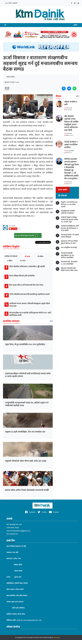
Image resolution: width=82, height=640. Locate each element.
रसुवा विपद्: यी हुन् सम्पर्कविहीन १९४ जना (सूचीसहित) (25, 344)
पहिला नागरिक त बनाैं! (70, 103)
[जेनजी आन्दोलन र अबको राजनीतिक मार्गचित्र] (60, 144)
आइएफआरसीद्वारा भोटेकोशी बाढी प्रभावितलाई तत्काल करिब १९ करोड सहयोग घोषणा (27, 375)
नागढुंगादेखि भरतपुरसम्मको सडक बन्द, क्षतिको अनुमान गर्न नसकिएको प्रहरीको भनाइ (26, 404)
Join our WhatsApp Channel (25, 235)
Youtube (56, 512)
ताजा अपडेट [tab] (62, 189)
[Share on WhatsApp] (74, 88)
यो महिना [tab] (41, 256)
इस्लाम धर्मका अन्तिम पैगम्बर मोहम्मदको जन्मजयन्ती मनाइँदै (27, 490)
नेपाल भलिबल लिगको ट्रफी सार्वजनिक (22, 275)
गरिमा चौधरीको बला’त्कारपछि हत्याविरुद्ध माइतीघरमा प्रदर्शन (30, 294)
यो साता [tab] (27, 256)
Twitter (44, 512)
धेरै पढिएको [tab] (62, 195)
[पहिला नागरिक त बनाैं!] (60, 103)
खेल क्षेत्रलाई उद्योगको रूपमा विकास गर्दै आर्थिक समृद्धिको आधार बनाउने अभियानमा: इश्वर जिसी (71, 123)
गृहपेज (75, 25)
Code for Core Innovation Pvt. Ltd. (29, 620)
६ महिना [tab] (9, 260)
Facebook (32, 512)
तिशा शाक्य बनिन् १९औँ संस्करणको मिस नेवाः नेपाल (26, 285)
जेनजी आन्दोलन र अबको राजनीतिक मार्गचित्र (71, 144)
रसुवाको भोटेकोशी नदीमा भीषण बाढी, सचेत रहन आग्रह (25, 461)
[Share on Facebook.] (64, 88)
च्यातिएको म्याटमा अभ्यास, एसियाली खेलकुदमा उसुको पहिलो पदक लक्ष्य (29, 305)
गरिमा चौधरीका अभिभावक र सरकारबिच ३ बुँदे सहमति (27, 266)
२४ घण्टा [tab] (23, 260)
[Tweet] (69, 88)
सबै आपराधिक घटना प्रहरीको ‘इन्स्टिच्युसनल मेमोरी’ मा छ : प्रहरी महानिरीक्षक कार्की (30, 314)
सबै (51, 321)
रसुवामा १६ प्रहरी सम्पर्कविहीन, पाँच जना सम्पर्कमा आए (25, 432)
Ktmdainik (57, 637)
